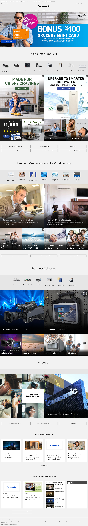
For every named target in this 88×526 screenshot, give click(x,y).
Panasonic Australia (5, 3)
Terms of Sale (39, 521)
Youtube (12, 519)
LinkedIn (16, 519)
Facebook (3, 519)
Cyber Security (4, 522)
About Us (3, 521)
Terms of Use (32, 521)
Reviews (76, 521)
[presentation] (68, 482)
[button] (5, 68)
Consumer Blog (57, 521)
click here (53, 1)
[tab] (68, 482)
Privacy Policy (9, 521)
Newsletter (71, 521)
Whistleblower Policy (24, 521)
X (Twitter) (8, 519)
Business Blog (64, 521)
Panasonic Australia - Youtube (54, 482)
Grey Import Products (48, 521)
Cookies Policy (16, 521)
